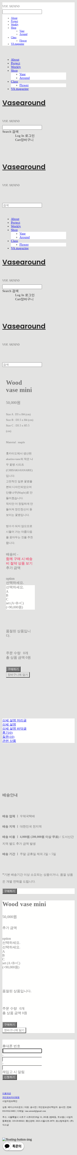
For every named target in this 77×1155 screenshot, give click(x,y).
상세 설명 (9, 724)
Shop (13, 27)
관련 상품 (9, 741)
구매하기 (9, 891)
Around (23, 34)
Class (13, 37)
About (14, 18)
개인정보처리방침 (10, 1097)
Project (14, 21)
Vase (21, 30)
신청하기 (9, 1077)
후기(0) (7, 732)
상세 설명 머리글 (14, 720)
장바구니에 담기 (14, 1030)
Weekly (14, 24)
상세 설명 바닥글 (14, 728)
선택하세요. (15, 582)
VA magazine (17, 43)
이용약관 (6, 1093)
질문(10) (8, 736)
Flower (23, 40)
